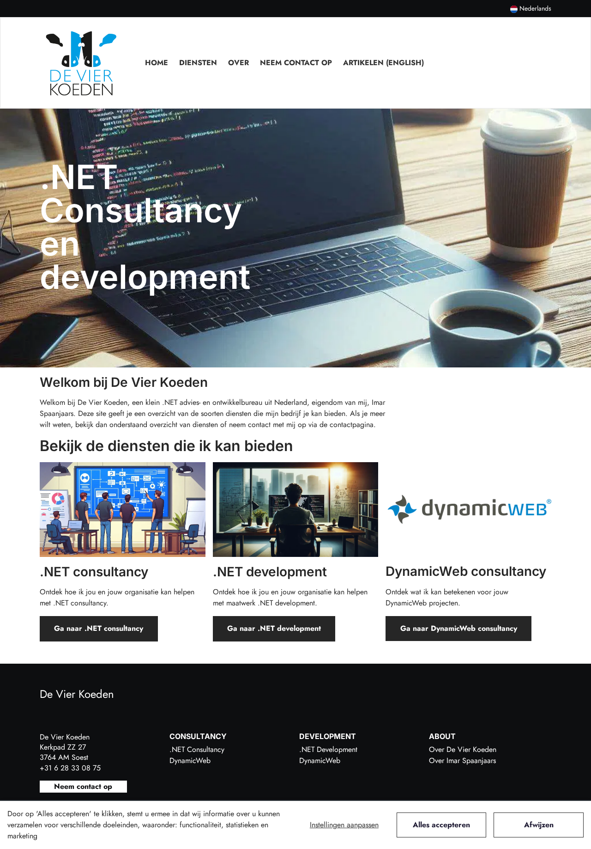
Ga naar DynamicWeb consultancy (458, 628)
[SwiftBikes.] (81, 62)
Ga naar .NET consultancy (98, 628)
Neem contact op (83, 786)
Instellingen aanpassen (344, 824)
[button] (531, 8)
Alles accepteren (441, 824)
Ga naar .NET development (274, 628)
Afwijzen (539, 824)
